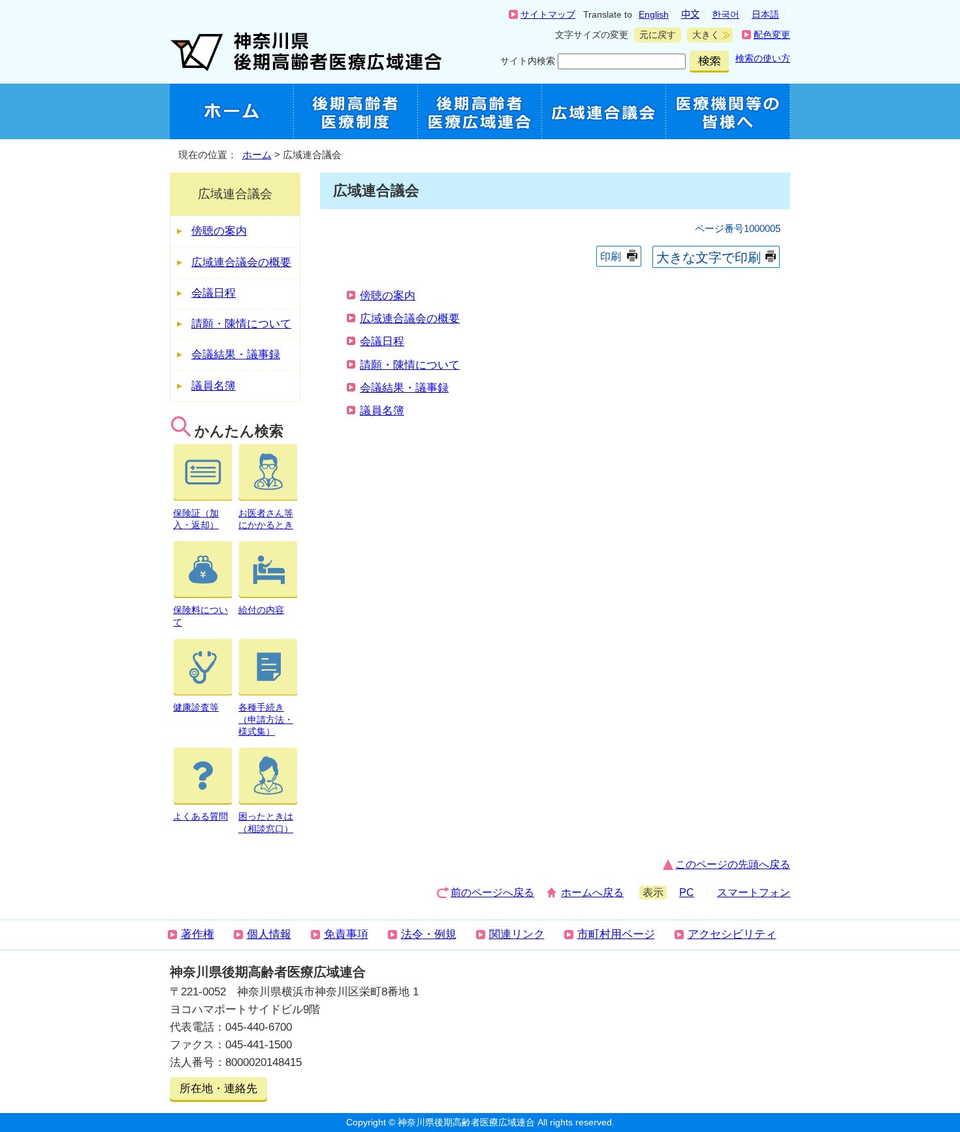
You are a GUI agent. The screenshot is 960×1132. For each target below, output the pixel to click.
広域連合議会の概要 (410, 318)
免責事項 (346, 934)
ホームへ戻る (592, 892)
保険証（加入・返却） (196, 519)
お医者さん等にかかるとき (265, 519)
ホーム (257, 154)
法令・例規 (428, 934)
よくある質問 (200, 816)
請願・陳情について (410, 365)
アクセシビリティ (732, 934)
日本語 (765, 14)
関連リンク (517, 934)
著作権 (197, 934)
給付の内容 (261, 610)
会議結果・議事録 (404, 388)
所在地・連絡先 (218, 1088)
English (654, 14)
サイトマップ (547, 14)
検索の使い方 (762, 58)
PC (686, 892)
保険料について (200, 616)
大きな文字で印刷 (708, 257)
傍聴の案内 (387, 296)
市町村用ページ (616, 934)
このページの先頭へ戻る (732, 864)
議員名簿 (382, 411)
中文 (690, 14)
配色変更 (772, 34)
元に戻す (655, 34)
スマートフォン (753, 892)
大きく (703, 34)
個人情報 (269, 934)
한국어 (725, 14)
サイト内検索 (527, 61)
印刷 (610, 256)
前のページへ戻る (492, 892)
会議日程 (382, 341)
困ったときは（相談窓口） (265, 822)
